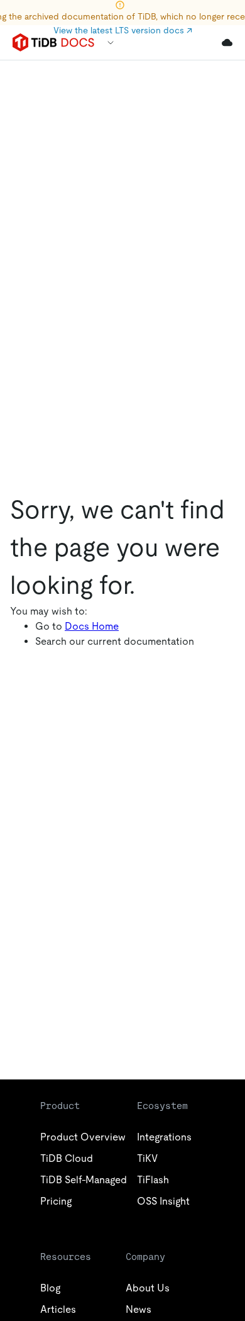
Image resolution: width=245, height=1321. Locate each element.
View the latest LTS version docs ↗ (122, 30)
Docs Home (92, 626)
